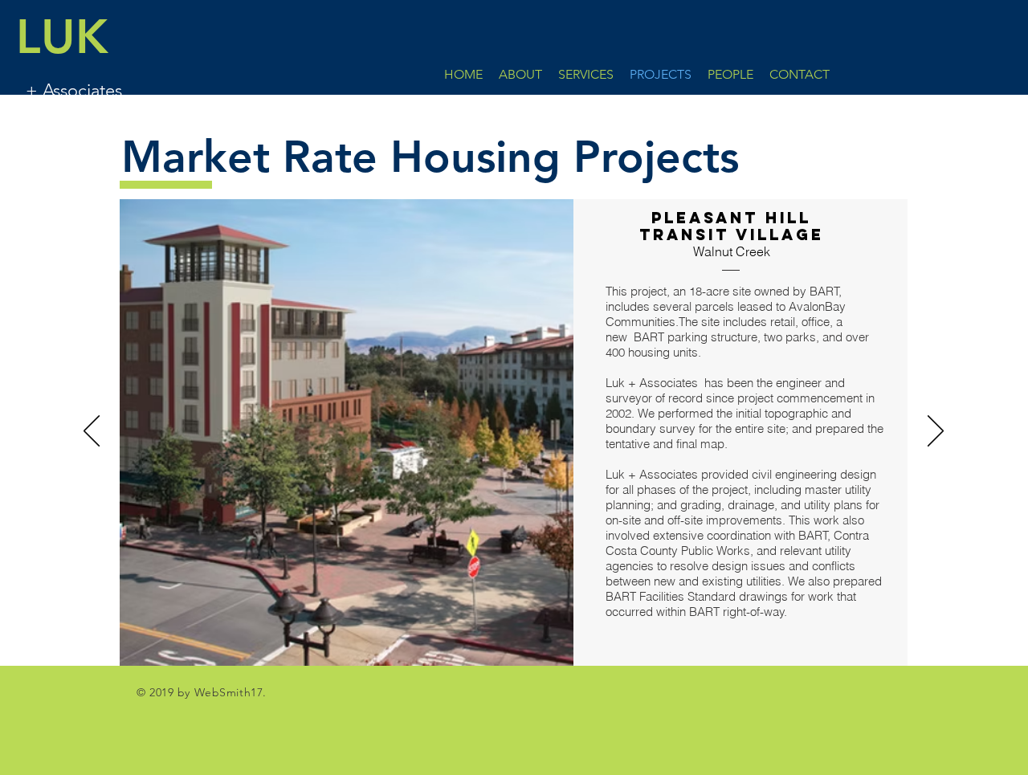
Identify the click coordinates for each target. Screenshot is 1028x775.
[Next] (936, 432)
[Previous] (92, 432)
